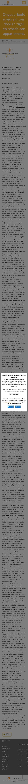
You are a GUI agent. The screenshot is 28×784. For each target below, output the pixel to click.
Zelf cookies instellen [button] (14, 394)
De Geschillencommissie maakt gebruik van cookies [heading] (14, 376)
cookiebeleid (8, 402)
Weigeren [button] (18, 406)
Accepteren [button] (10, 406)
